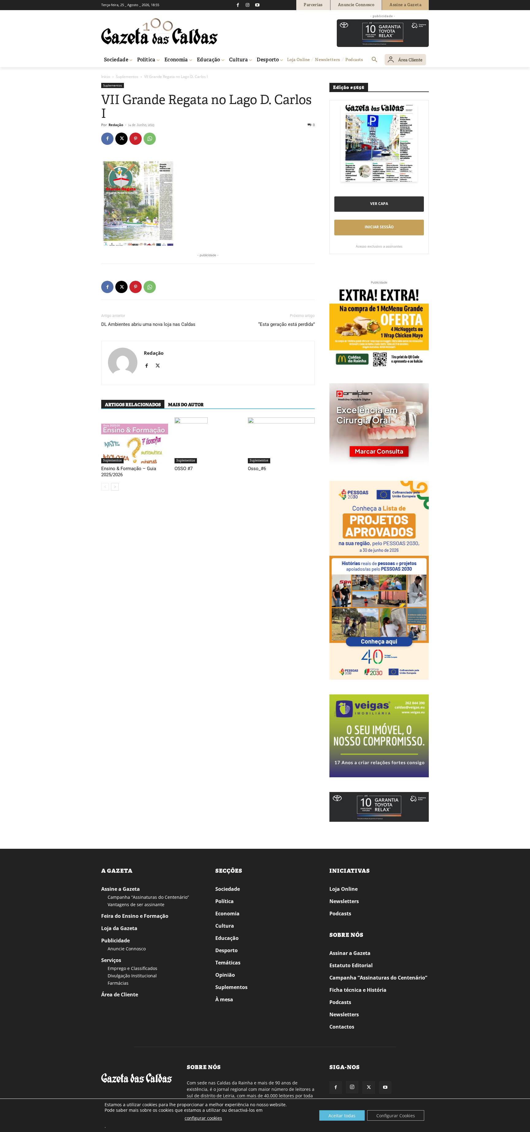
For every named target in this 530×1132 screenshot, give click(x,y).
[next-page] (115, 487)
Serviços (111, 960)
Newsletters (344, 901)
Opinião (225, 975)
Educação (227, 938)
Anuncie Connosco (127, 949)
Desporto (226, 950)
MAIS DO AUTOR (186, 405)
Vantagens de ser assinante (136, 904)
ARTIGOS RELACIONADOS (133, 405)
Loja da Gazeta (119, 928)
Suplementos (127, 76)
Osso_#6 (257, 468)
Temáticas (227, 962)
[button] (374, 59)
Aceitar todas (341, 1115)
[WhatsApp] (150, 139)
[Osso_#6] (281, 440)
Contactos (341, 1026)
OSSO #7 (184, 468)
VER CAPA (379, 203)
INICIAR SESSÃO (379, 227)
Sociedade (227, 889)
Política (224, 901)
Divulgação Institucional (132, 976)
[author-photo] (122, 363)
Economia (227, 913)
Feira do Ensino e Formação (134, 916)
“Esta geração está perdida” (286, 324)
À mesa (224, 999)
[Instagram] (247, 5)
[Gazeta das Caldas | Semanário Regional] (159, 31)
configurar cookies (203, 1118)
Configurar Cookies (395, 1115)
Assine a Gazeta (120, 889)
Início (105, 76)
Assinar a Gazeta (350, 953)
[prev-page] (105, 487)
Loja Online (343, 889)
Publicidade (115, 940)
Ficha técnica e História (357, 990)
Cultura (224, 925)
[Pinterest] (135, 139)
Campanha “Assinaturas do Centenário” (148, 897)
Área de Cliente (119, 994)
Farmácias (118, 983)
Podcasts (340, 913)
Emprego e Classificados (132, 968)
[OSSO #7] (208, 440)
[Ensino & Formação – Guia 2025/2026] (134, 440)
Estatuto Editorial (351, 965)
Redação (116, 124)
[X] (121, 139)
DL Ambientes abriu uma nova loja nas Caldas (148, 324)
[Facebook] (238, 5)
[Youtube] (257, 5)
